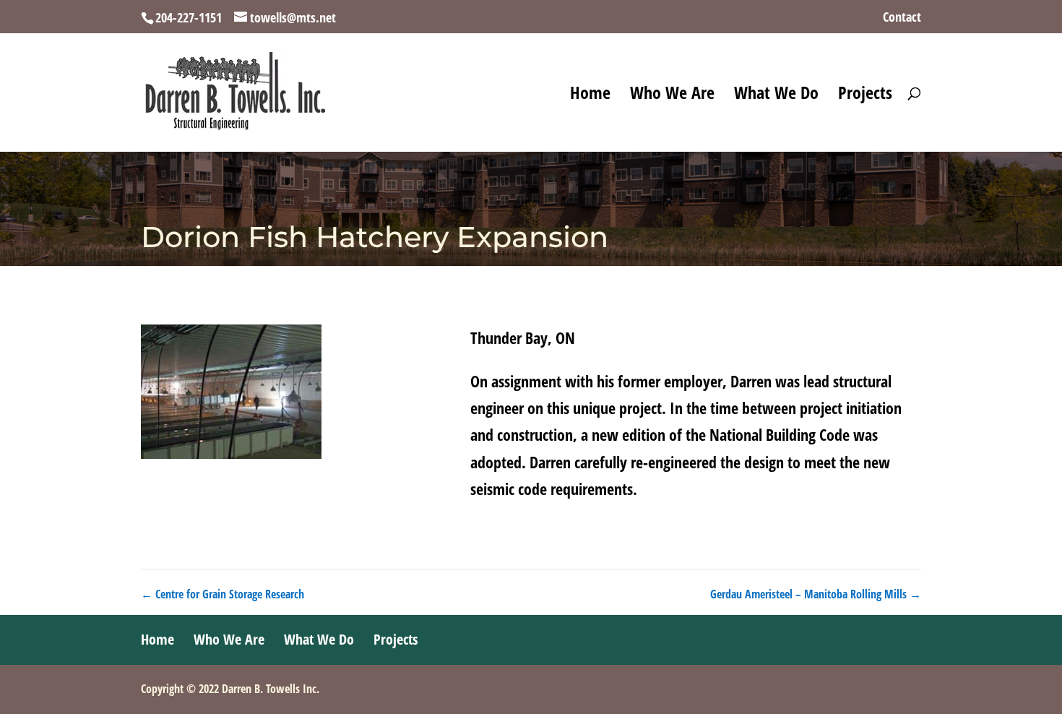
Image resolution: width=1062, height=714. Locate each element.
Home (590, 95)
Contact (902, 17)
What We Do (776, 95)
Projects (865, 95)
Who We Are (672, 95)
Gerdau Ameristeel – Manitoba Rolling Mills (815, 594)
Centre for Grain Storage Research (222, 594)
